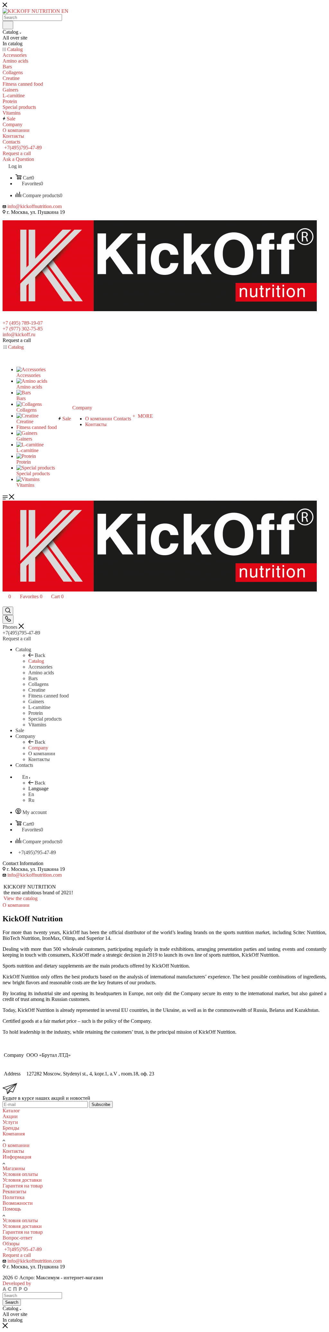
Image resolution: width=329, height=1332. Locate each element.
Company (38, 747)
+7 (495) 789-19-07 (23, 323)
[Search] (8, 25)
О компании (16, 1145)
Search (11, 1302)
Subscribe (101, 1104)
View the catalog (21, 898)
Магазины (14, 1168)
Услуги (10, 1122)
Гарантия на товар (23, 1185)
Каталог (11, 1110)
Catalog (36, 661)
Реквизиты (14, 1191)
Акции (10, 1116)
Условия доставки (22, 1180)
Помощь (12, 1209)
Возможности (18, 1203)
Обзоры (11, 1243)
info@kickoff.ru (19, 334)
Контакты (13, 1151)
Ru (31, 800)
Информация (17, 1157)
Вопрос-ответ (17, 1237)
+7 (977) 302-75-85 (23, 328)
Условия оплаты (20, 1174)
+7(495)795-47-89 (23, 147)
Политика (13, 1197)
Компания (14, 1133)
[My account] (5, 603)
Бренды (11, 1128)
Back (40, 655)
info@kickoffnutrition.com (34, 206)
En (31, 794)
